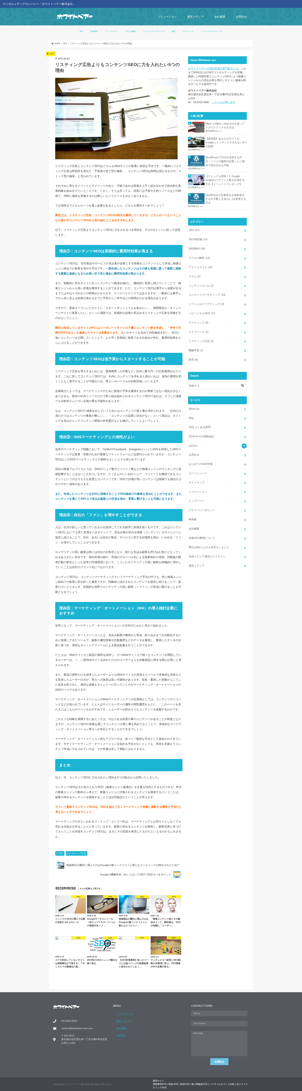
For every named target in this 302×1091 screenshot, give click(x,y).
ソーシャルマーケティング (211, 31)
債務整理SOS (160, 1084)
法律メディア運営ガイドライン (207, 556)
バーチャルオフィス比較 (222, 1084)
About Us (194, 408)
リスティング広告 (77, 853)
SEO (81, 31)
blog (191, 417)
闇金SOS (173, 1084)
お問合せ (241, 17)
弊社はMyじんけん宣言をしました (209, 547)
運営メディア (195, 17)
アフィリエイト (111, 31)
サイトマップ (196, 482)
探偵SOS (184, 1084)
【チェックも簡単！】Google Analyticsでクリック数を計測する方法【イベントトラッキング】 (225, 180)
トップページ (196, 501)
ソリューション (167, 17)
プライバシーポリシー (202, 510)
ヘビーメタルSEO (202, 313)
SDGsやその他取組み (201, 436)
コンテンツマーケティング (154, 31)
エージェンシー (198, 473)
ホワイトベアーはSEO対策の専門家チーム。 (214, 68)
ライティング (187, 31)
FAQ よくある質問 (199, 427)
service (193, 445)
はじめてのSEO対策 (201, 464)
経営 (173, 31)
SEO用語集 (198, 239)
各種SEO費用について (202, 538)
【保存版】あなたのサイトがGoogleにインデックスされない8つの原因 (225, 142)
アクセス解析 (130, 31)
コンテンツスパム (201, 285)
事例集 (193, 519)
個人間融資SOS (199, 1084)
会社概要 (219, 17)
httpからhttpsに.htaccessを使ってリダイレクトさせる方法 (225, 125)
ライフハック (198, 331)
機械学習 (196, 350)
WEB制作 (94, 31)
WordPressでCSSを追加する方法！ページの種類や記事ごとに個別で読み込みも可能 (225, 161)
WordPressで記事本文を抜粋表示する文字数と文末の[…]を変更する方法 (225, 199)
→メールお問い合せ (223, 102)
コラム (194, 276)
